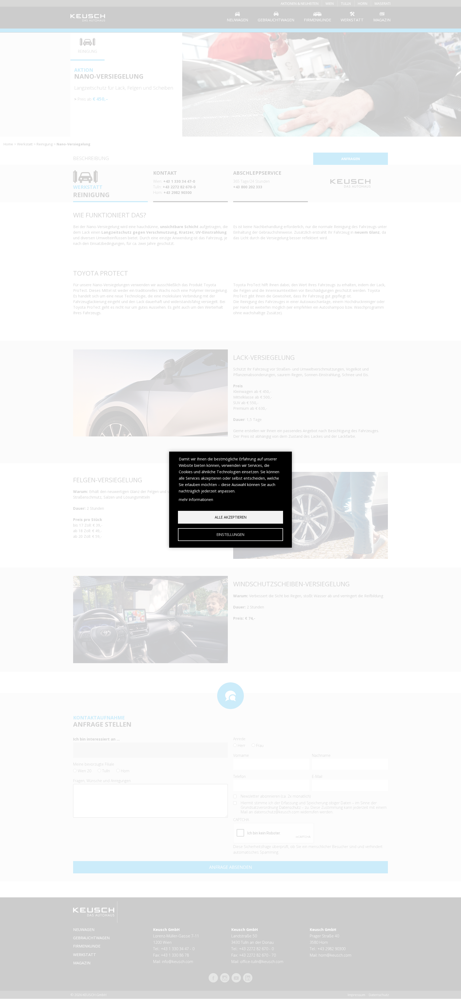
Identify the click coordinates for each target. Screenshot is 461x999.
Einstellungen (230, 534)
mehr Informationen (196, 499)
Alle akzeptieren (231, 517)
